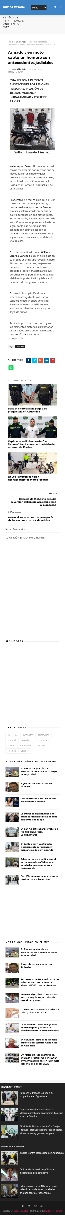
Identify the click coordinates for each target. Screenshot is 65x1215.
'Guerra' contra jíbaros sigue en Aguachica (42, 1153)
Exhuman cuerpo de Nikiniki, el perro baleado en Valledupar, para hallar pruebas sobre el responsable (38, 1189)
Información (25, 745)
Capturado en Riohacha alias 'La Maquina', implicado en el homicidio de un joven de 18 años (31, 444)
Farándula (25, 740)
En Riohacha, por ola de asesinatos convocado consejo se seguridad (38, 771)
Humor (11, 745)
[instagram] (35, 1205)
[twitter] (29, 1205)
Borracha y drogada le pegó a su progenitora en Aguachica (27, 410)
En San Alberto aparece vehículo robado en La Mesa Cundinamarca (39, 831)
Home (11, 42)
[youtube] (41, 1205)
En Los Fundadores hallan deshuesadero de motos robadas (28, 478)
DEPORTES (28, 735)
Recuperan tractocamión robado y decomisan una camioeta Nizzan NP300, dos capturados (39, 982)
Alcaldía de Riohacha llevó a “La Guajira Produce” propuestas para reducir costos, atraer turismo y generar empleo (41, 1130)
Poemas (12, 750)
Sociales (24, 750)
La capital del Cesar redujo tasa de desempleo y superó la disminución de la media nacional (39, 1027)
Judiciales (21, 42)
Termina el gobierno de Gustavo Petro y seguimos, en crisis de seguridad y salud (39, 997)
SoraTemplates (21, 1211)
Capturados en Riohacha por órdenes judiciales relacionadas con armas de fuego (38, 816)
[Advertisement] (31, 612)
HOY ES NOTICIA (14, 7)
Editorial (12, 740)
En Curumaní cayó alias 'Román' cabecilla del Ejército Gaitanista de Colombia (38, 1042)
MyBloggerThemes (53, 1211)
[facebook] (23, 1205)
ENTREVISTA (43, 735)
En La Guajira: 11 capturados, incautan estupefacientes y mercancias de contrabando (36, 847)
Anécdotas (13, 735)
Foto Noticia (41, 740)
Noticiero (40, 745)
